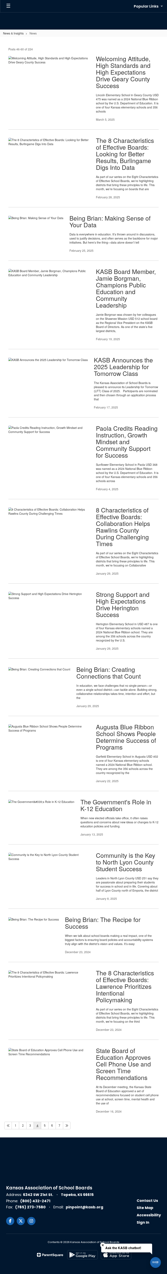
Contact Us (147, 1200)
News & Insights (13, 33)
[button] (148, 6)
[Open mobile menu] (8, 6)
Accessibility (149, 1215)
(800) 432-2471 (35, 1200)
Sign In (143, 1222)
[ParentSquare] (50, 1255)
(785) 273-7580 (30, 1207)
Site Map (145, 1207)
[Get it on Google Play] (82, 1254)
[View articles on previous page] (8, 1125)
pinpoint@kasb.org (84, 1207)
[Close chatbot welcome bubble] (102, 1245)
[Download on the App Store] (116, 1254)
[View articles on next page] (66, 1125)
